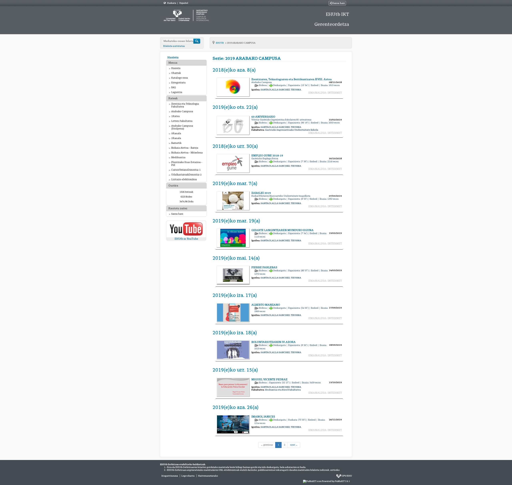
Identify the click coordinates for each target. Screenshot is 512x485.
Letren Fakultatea (181, 121)
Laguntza (176, 92)
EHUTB (220, 42)
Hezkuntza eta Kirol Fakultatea (283, 389)
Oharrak (176, 73)
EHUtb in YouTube (186, 238)
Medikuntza (178, 157)
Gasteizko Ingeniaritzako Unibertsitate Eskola (291, 129)
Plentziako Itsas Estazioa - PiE (186, 163)
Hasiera (173, 57)
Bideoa (263, 85)
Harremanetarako (208, 475)
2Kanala (176, 138)
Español (183, 3)
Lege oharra (188, 475)
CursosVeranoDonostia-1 (186, 169)
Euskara (172, 3)
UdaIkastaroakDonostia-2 (186, 174)
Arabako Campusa (182, 111)
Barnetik (176, 143)
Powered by (336, 481)
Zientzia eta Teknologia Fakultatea (185, 105)
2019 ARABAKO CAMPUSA (241, 42)
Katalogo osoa (179, 77)
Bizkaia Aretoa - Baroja (184, 147)
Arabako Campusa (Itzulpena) (182, 127)
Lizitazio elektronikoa (184, 179)
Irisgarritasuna (169, 475)
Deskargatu (279, 85)
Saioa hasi (338, 3)
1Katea (175, 116)
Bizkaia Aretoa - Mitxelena (187, 152)
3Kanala (176, 133)
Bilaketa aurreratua (174, 46)
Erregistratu (178, 82)
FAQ (173, 87)
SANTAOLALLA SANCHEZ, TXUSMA (281, 89)
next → (294, 444)
